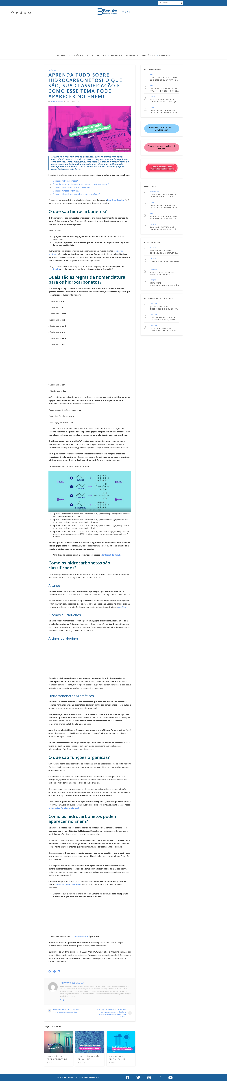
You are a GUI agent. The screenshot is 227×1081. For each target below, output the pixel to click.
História (153, 258)
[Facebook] (12, 13)
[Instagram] (25, 13)
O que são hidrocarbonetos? (65, 181)
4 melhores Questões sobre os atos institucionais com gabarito (164, 261)
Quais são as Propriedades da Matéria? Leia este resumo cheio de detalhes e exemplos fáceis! (58, 1058)
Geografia (116, 55)
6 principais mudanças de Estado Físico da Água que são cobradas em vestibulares (119, 1058)
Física (90, 55)
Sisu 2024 (153, 303)
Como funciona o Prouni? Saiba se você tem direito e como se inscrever (164, 195)
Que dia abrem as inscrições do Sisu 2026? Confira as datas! (163, 307)
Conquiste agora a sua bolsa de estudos (162, 147)
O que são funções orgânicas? (66, 190)
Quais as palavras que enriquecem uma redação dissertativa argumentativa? (164, 100)
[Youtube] (29, 13)
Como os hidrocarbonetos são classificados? (72, 187)
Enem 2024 (164, 55)
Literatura (154, 247)
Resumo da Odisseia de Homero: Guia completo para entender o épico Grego (163, 251)
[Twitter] (17, 13)
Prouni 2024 (154, 191)
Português (132, 55)
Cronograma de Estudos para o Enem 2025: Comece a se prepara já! (164, 89)
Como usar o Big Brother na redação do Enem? (164, 284)
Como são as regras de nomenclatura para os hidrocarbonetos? (81, 184)
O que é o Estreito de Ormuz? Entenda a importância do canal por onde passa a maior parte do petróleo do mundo (163, 273)
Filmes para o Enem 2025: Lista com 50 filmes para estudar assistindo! (163, 111)
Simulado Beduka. (80, 936)
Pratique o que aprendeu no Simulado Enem (161, 128)
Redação (153, 96)
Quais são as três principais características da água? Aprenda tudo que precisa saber (90, 1058)
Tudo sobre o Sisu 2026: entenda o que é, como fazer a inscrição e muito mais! (164, 318)
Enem (151, 74)
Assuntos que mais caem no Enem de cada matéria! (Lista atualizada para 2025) (164, 79)
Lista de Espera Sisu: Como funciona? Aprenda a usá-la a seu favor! (164, 329)
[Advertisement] (113, 34)
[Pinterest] (21, 13)
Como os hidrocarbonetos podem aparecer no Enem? (76, 194)
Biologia (102, 55)
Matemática (63, 55)
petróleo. (122, 607)
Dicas (152, 107)
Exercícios (147, 55)
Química (78, 55)
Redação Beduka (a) (56, 101)
